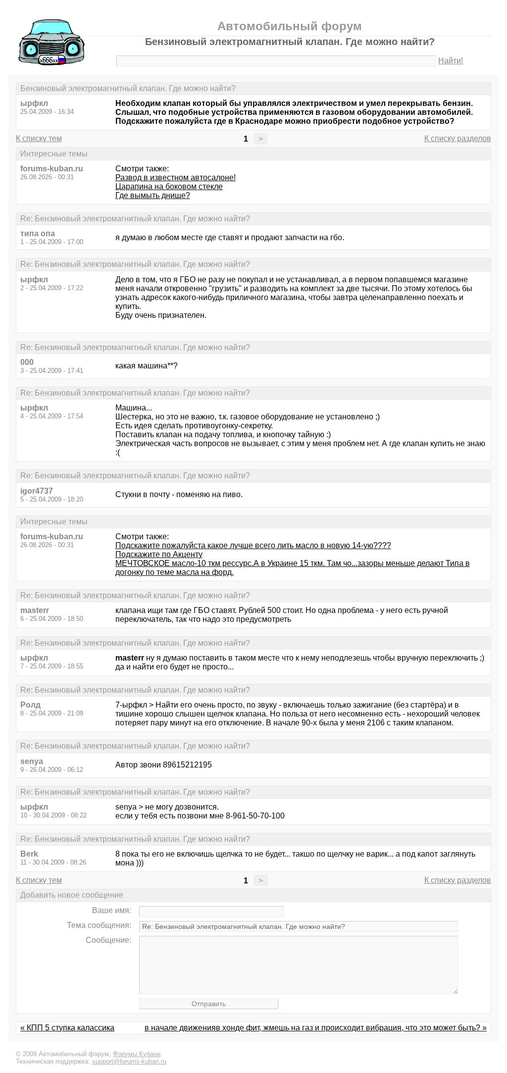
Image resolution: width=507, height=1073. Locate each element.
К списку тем (39, 138)
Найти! (450, 60)
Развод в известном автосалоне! (175, 177)
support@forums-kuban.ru (129, 1061)
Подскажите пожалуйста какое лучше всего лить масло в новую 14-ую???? (253, 545)
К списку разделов (457, 138)
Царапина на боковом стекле (169, 186)
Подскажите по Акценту (159, 554)
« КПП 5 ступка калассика (67, 1027)
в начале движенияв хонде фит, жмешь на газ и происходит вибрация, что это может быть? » (316, 1027)
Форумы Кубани (136, 1054)
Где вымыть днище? (152, 195)
